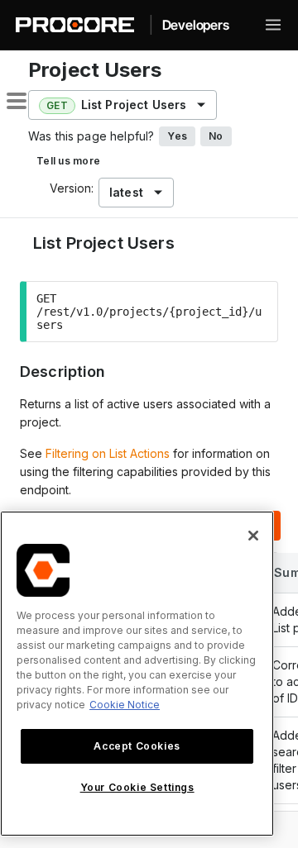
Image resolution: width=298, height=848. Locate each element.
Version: (72, 188)
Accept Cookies (137, 746)
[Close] (253, 535)
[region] (137, 673)
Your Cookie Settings (137, 787)
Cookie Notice (124, 704)
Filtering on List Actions (108, 453)
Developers (195, 25)
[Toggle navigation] (273, 25)
